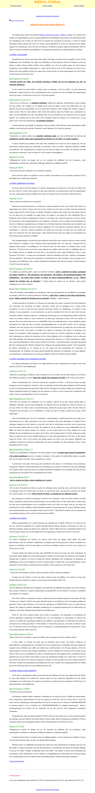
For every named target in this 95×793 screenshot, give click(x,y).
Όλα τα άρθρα (47, 6)
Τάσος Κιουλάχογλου (16, 761)
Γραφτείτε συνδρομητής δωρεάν (47, 16)
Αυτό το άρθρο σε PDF (17, 20)
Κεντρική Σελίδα (15, 6)
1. (10, 780)
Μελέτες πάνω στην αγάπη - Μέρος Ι (53, 35)
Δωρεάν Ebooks (79, 6)
